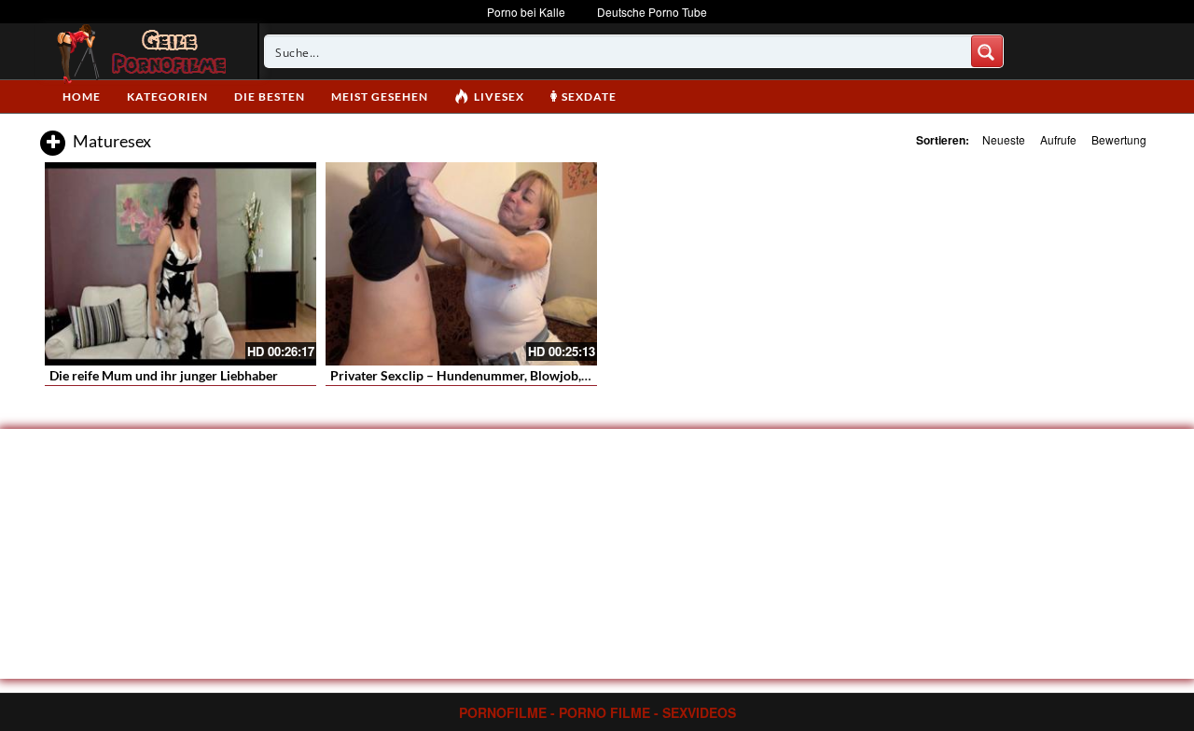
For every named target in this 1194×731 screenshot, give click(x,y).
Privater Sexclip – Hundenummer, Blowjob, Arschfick (485, 375)
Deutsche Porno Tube (652, 11)
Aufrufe (1058, 139)
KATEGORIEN (167, 96)
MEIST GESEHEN (379, 96)
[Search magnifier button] (987, 51)
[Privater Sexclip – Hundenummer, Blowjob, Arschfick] (461, 264)
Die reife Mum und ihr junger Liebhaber (163, 375)
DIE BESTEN (269, 96)
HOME (81, 96)
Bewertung (1118, 139)
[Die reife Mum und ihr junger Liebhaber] (180, 264)
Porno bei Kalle (526, 11)
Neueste (1003, 139)
